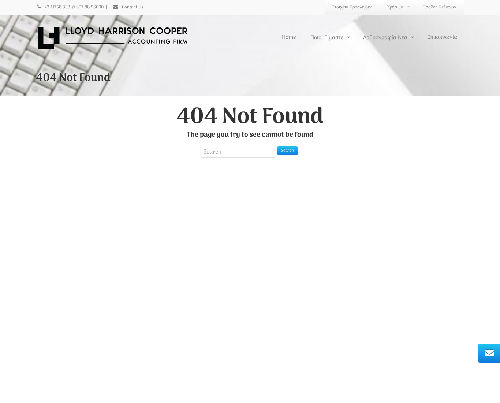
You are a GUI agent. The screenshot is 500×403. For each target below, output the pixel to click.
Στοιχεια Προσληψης (352, 7)
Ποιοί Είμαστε (326, 37)
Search (287, 150)
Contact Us (132, 7)
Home (289, 37)
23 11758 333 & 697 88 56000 (74, 7)
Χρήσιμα (395, 7)
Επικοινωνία (442, 37)
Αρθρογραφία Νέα (385, 37)
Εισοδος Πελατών (439, 7)
